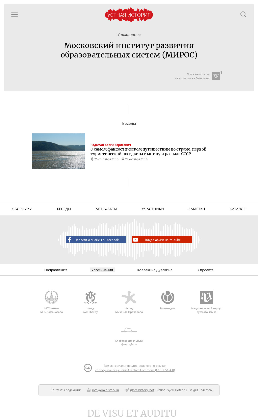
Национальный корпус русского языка (206, 310)
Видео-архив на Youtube (163, 240)
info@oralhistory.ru (105, 390)
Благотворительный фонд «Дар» (129, 342)
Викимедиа (167, 308)
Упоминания (102, 269)
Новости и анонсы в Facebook (97, 240)
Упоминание (129, 34)
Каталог (238, 208)
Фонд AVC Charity (90, 310)
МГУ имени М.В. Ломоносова (51, 310)
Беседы (64, 208)
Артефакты (106, 208)
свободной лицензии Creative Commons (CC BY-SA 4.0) (135, 370)
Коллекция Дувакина (154, 269)
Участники (153, 208)
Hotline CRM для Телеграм (193, 390)
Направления (55, 269)
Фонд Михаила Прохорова (129, 310)
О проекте (205, 269)
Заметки (196, 208)
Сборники (22, 208)
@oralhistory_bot (142, 390)
